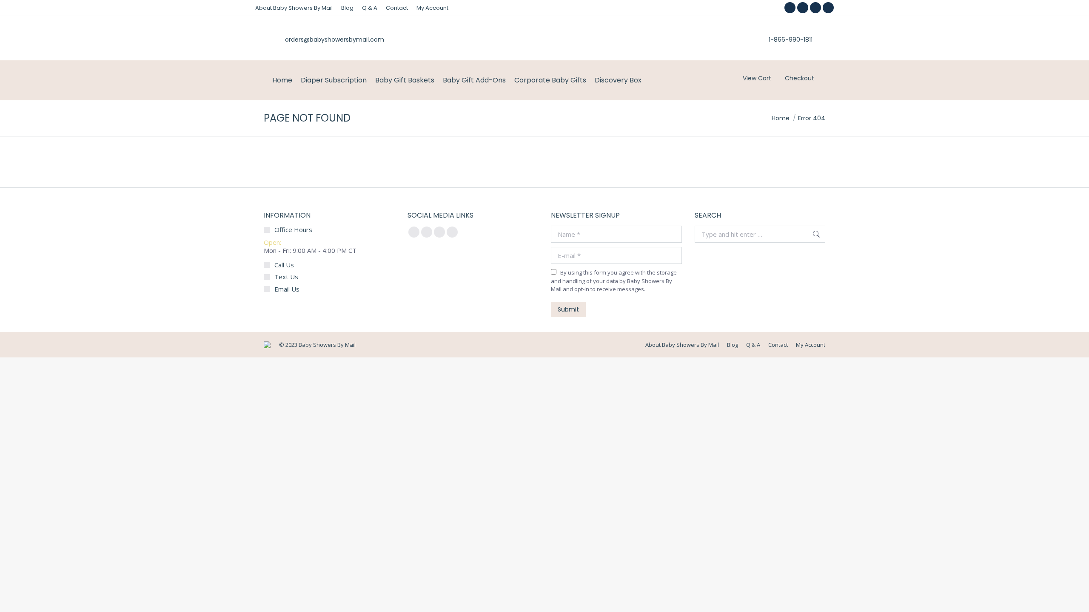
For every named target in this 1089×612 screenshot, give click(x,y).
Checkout (799, 78)
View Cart (757, 78)
